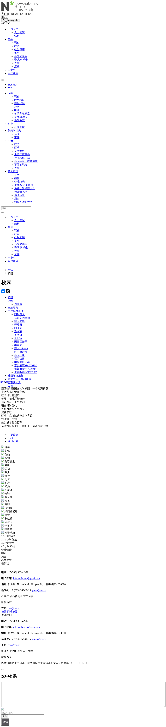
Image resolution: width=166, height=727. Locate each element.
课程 (16, 42)
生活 (10, 140)
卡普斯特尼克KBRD (25, 372)
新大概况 (13, 171)
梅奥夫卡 (19, 345)
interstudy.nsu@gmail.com (26, 578)
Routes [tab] (11, 438)
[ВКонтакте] (3, 291)
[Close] (2, 669)
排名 (16, 174)
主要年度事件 (22, 154)
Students (12, 84)
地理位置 (19, 195)
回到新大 (19, 314)
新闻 (16, 134)
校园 (16, 46)
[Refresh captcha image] (2, 709)
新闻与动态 (14, 130)
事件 (16, 137)
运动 (16, 66)
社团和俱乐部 (22, 157)
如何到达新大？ (23, 202)
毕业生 (12, 70)
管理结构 (19, 181)
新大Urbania (21, 348)
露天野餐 (19, 321)
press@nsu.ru (39, 590)
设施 (16, 63)
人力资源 (19, 32)
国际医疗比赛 (22, 362)
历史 (16, 198)
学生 (10, 39)
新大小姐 (19, 355)
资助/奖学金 (21, 59)
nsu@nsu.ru (14, 608)
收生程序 (19, 49)
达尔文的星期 (22, 317)
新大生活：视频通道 (26, 161)
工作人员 (13, 29)
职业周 (18, 328)
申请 (16, 110)
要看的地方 (20, 164)
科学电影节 (20, 351)
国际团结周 (20, 341)
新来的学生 (20, 56)
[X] (8, 291)
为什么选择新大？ (24, 188)
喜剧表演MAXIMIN (25, 365)
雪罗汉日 (19, 358)
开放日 (18, 324)
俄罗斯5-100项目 (23, 185)
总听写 (18, 338)
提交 (16, 53)
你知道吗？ (20, 191)
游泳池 (18, 304)
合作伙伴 (13, 73)
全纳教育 (19, 151)
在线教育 (19, 120)
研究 (10, 123)
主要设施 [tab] (13, 434)
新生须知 (19, 103)
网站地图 (12, 611)
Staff (10, 87)
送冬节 (18, 331)
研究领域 (19, 127)
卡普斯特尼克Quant (25, 368)
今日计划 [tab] (13, 441)
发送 (5, 716)
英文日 (18, 334)
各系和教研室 (22, 113)
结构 (16, 35)
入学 (10, 93)
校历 (16, 106)
